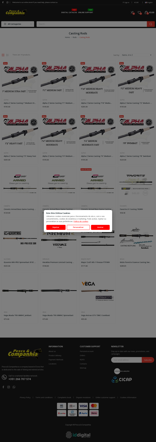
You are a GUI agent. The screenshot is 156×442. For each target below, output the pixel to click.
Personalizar (78, 227)
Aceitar (100, 227)
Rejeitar (56, 227)
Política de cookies (80, 221)
